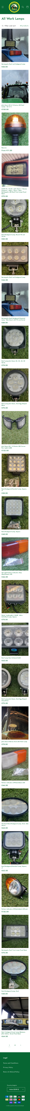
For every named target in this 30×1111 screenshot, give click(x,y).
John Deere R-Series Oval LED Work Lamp (14, 741)
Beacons (4, 148)
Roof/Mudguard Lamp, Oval (10, 991)
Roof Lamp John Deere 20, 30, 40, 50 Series (13, 361)
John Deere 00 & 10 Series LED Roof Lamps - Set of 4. (13, 106)
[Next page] (20, 1045)
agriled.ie (12, 1105)
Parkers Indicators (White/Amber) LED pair (15, 909)
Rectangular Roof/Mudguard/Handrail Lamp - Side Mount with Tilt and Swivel (13, 319)
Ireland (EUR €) (14, 1089)
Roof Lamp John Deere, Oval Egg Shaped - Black (14, 404)
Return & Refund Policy (11, 1072)
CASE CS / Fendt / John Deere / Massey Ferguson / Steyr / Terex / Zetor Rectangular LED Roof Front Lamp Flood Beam (14, 191)
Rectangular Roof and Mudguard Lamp (13, 64)
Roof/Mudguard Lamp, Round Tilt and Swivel (13, 235)
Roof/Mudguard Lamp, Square (11, 531)
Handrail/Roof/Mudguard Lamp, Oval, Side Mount (15, 824)
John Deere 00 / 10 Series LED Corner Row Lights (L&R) (14, 447)
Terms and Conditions (10, 1063)
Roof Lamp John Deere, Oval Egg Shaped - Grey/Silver (14, 699)
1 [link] (9, 1045)
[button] (2, 7)
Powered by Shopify (19, 1105)
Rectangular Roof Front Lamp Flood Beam (14, 950)
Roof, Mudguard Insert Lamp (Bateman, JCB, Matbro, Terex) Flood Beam (14, 1033)
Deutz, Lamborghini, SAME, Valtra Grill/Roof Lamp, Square (12, 616)
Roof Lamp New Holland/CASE (11, 658)
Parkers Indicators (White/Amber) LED (13, 782)
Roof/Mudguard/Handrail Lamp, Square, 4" (14, 489)
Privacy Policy (8, 1067)
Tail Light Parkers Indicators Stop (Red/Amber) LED (12, 573)
